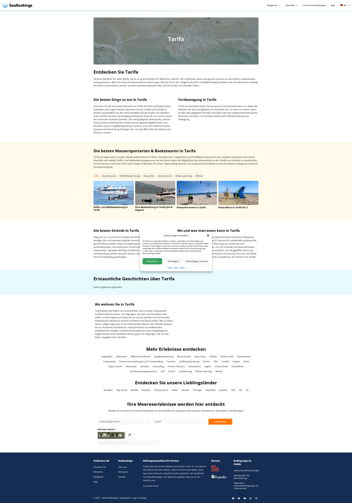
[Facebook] (233, 498)
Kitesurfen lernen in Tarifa (191, 207)
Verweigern (173, 261)
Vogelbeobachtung (164, 356)
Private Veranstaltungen (314, 5)
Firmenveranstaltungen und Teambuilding (141, 361)
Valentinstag (185, 371)
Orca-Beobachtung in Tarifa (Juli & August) (154, 208)
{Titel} (169, 267)
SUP (162, 371)
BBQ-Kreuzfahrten (140, 356)
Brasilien (108, 390)
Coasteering (109, 361)
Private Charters (176, 366)
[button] (208, 235)
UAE (233, 390)
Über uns (122, 467)
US (247, 390)
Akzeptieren (152, 261)
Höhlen (213, 356)
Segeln (207, 366)
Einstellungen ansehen (197, 261)
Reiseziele (290, 5)
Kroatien (145, 390)
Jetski (246, 361)
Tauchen (171, 361)
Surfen (171, 371)
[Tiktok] (250, 498)
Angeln (236, 361)
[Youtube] (245, 498)
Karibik (134, 390)
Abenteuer (121, 356)
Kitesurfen (149, 175)
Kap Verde (121, 390)
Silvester (144, 366)
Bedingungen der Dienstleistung (242, 476)
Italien (175, 390)
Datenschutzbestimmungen (246, 470)
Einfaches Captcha (107, 429)
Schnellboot (237, 366)
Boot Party (200, 356)
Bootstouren (109, 175)
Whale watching (183, 175)
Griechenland (161, 390)
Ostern (206, 361)
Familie (225, 361)
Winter (199, 175)
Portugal (197, 390)
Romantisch (194, 366)
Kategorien (272, 5)
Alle (97, 175)
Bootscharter (184, 356)
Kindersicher (227, 356)
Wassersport (165, 175)
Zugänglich (107, 356)
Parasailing (158, 366)
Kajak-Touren (115, 366)
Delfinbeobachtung (130, 175)
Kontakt (121, 476)
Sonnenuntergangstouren (143, 371)
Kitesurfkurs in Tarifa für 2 (233, 207)
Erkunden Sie (100, 467)
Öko (216, 361)
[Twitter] (239, 498)
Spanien (223, 390)
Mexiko (185, 390)
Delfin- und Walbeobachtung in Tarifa (111, 208)
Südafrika (210, 390)
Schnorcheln (221, 366)
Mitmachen (123, 472)
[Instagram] (256, 498)
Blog (333, 5)
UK (240, 390)
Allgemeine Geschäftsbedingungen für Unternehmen (246, 486)
